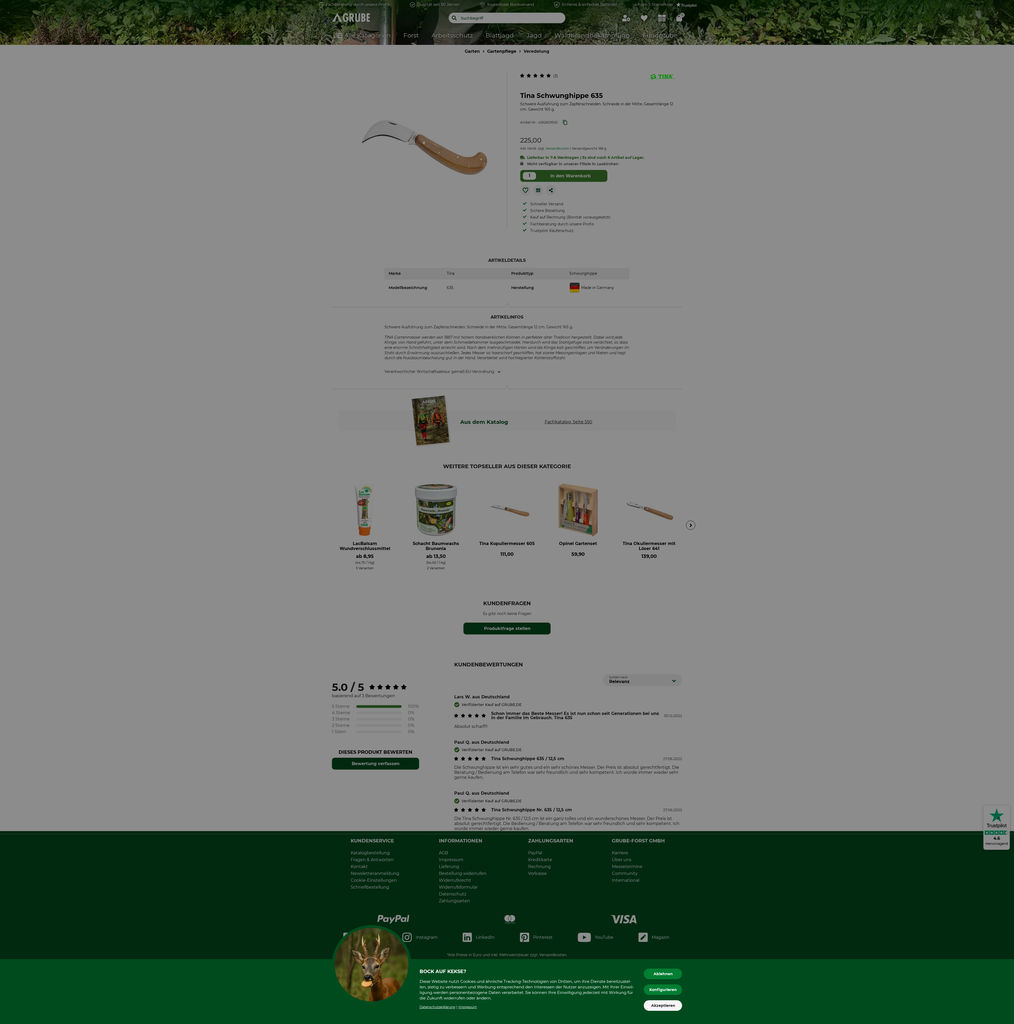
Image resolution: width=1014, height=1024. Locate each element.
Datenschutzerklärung (437, 1007)
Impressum (467, 1007)
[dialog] (507, 512)
